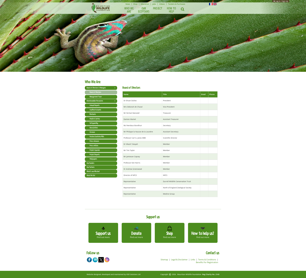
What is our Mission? (93, 171)
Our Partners (91, 167)
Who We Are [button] (129, 10)
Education (145, 4)
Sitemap (164, 259)
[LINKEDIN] (95, 259)
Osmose (92, 132)
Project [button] (157, 8)
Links (193, 259)
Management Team (96, 97)
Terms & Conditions (207, 259)
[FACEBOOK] (89, 259)
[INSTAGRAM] (107, 259)
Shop (135, 4)
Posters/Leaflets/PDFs (97, 137)
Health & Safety (95, 119)
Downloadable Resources (95, 101)
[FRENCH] (211, 3)
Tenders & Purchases (176, 4)
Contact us (212, 253)
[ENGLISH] (215, 3)
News (128, 4)
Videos (162, 4)
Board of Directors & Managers (96, 88)
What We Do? (91, 176)
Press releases (94, 141)
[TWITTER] (101, 259)
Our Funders (90, 163)
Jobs (154, 4)
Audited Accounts (95, 110)
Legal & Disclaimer (179, 259)
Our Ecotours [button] (143, 10)
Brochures (93, 114)
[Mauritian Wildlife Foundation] (100, 8)
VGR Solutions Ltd (133, 274)
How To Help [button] (171, 10)
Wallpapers (93, 159)
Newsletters (94, 128)
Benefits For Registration (207, 262)
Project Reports (95, 155)
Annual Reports (95, 105)
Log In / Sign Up (281, 1)
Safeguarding (94, 123)
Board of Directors (95, 92)
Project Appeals (95, 150)
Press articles (94, 146)
